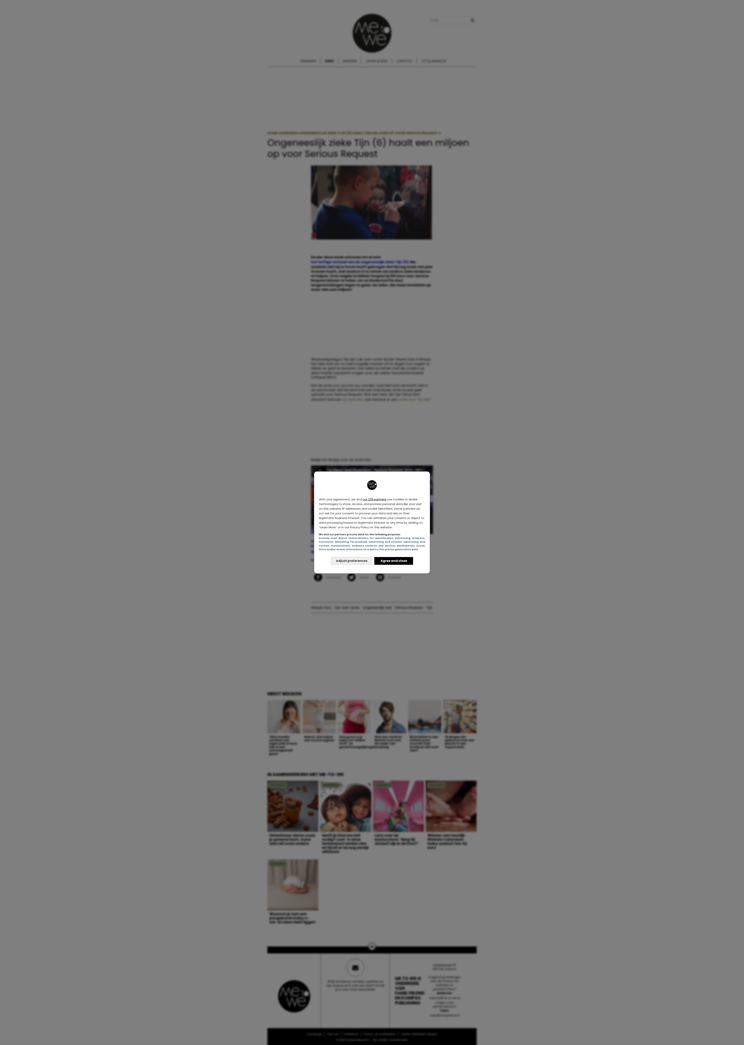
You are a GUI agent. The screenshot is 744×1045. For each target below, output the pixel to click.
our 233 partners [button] (374, 499)
